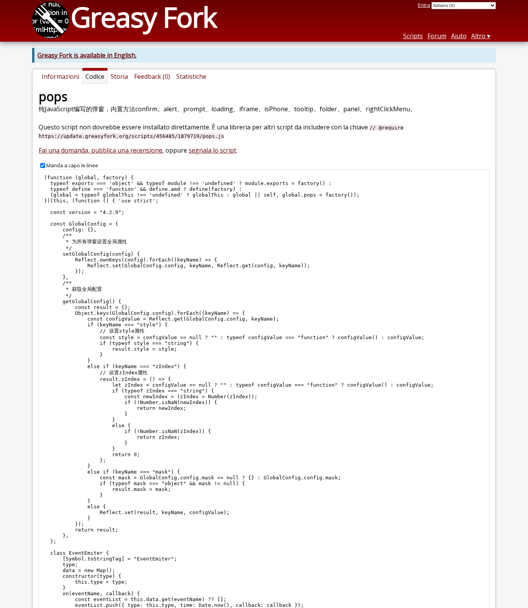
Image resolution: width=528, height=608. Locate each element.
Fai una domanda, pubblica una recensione (100, 150)
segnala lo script (212, 150)
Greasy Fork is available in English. (86, 55)
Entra (424, 5)
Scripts (413, 36)
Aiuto (459, 36)
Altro (478, 36)
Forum (437, 36)
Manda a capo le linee (72, 165)
